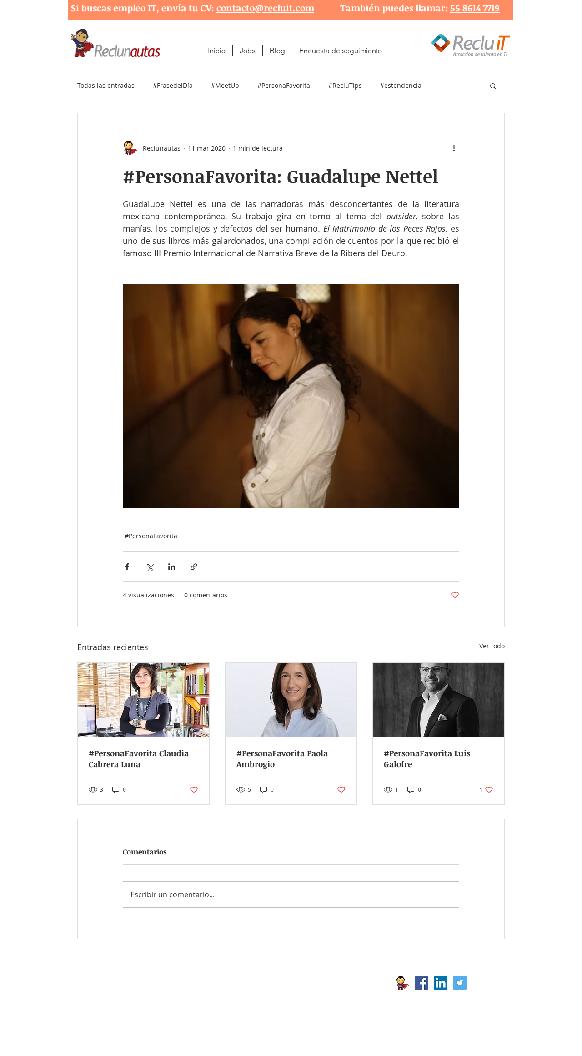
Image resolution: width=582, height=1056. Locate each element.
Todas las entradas (106, 85)
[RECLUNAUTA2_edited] (402, 983)
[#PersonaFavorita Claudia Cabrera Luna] (143, 700)
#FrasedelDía (173, 85)
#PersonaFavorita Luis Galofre (427, 758)
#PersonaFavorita (283, 85)
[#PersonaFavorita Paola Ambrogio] (291, 700)
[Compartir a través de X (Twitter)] (149, 566)
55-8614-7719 (172, 997)
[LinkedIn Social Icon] (440, 983)
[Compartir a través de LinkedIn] (171, 566)
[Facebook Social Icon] (421, 983)
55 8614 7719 (475, 7)
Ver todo (492, 646)
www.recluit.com (298, 983)
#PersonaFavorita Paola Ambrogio (282, 758)
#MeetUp (225, 85)
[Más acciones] (453, 147)
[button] (493, 85)
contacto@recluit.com (265, 7)
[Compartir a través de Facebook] (127, 566)
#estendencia (400, 85)
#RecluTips (345, 85)
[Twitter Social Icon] (460, 983)
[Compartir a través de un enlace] (194, 566)
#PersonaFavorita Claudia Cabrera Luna (139, 758)
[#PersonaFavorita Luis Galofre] (438, 700)
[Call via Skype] (485, 985)
